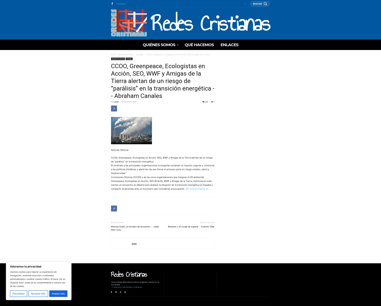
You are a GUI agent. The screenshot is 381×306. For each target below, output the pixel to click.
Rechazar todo (38, 293)
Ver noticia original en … (198, 188)
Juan (117, 102)
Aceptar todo (58, 293)
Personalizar (19, 293)
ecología (139, 54)
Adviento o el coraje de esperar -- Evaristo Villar (191, 226)
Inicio (113, 54)
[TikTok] (120, 292)
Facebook (120, 4)
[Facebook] (112, 3)
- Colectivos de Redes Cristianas (126, 287)
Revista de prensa (125, 54)
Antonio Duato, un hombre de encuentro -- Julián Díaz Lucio (135, 228)
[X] (125, 292)
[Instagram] (116, 292)
